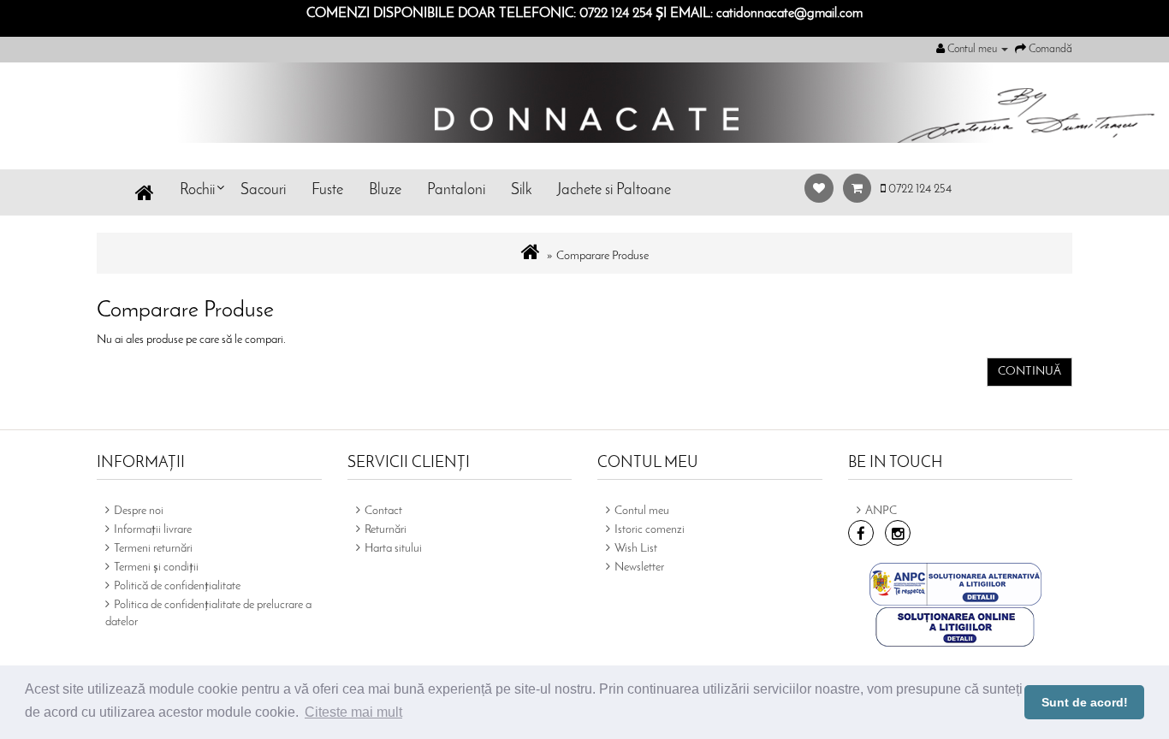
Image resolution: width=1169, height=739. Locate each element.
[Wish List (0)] (823, 189)
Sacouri (263, 190)
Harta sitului (393, 548)
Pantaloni (456, 190)
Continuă (1029, 371)
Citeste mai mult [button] (353, 712)
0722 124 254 (919, 189)
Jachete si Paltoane (614, 190)
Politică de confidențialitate (177, 586)
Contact (383, 511)
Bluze (385, 190)
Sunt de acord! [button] (1084, 702)
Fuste (327, 190)
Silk (521, 190)
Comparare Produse (602, 256)
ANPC (881, 511)
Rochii (197, 190)
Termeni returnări (153, 548)
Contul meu (641, 511)
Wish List (635, 548)
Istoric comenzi (649, 529)
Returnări (385, 529)
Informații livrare (153, 529)
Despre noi (138, 511)
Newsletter (639, 567)
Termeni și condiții (156, 567)
